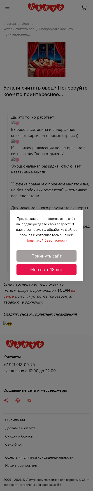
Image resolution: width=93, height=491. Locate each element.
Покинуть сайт (46, 256)
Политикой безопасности (46, 240)
